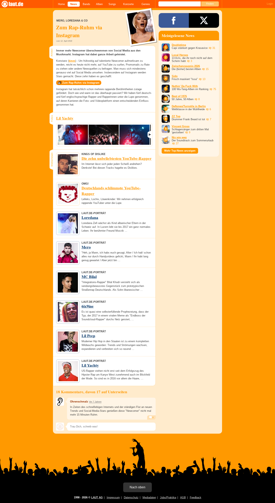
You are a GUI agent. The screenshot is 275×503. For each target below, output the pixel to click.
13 (204, 79)
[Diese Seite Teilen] (174, 20)
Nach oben (137, 487)
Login (270, 3)
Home (61, 4)
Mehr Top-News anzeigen (179, 150)
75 (214, 89)
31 (213, 47)
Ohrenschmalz (79, 401)
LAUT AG (97, 497)
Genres (146, 4)
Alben (99, 4)
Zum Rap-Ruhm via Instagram (80, 82)
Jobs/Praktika (168, 497)
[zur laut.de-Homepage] (16, 4)
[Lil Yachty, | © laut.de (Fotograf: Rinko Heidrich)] (73, 135)
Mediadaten (149, 497)
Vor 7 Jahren (95, 401)
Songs (112, 4)
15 (207, 69)
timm (72, 60)
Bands (86, 4)
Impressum (113, 497)
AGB (183, 497)
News (73, 4)
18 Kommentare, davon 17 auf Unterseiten (91, 392)
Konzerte (128, 4)
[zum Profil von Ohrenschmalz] (60, 402)
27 (177, 143)
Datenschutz (131, 497)
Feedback (195, 497)
